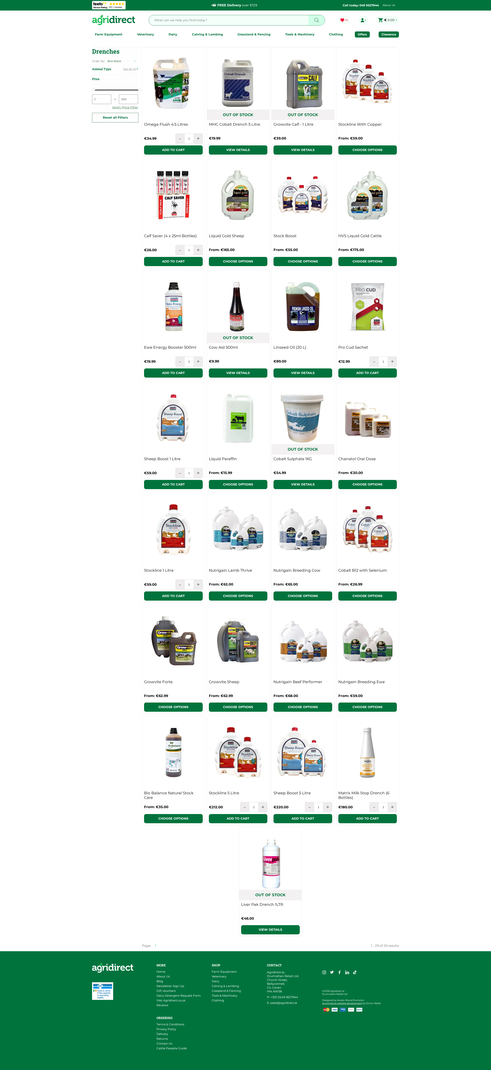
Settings (386, 1057)
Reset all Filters (115, 117)
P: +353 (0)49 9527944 (282, 997)
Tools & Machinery (300, 34)
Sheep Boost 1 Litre (162, 459)
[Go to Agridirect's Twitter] (332, 972)
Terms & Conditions (170, 1024)
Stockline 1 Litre (159, 570)
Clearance (388, 34)
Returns (162, 1038)
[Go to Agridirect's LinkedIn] (347, 972)
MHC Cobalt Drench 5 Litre (234, 124)
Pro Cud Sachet (353, 347)
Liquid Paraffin (223, 459)
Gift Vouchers (166, 991)
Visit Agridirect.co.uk (171, 1000)
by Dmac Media (351, 1003)
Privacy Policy (166, 1029)
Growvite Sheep (224, 682)
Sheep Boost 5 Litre (292, 793)
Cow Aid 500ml (223, 347)
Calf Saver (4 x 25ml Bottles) (170, 236)
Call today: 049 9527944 (361, 5)
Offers (362, 34)
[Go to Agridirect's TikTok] (355, 972)
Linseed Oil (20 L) (290, 347)
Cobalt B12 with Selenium (362, 570)
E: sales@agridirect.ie (282, 1003)
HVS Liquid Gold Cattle (360, 236)
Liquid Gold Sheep (226, 236)
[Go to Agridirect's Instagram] (324, 972)
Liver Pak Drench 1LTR (262, 904)
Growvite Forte (158, 682)
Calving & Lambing (207, 34)
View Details (238, 150)
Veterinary (145, 34)
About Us (389, 5)
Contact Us (164, 1043)
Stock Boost (285, 236)
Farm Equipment (108, 34)
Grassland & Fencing (253, 34)
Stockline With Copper (360, 124)
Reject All (354, 1057)
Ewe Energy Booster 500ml (170, 347)
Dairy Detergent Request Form (179, 995)
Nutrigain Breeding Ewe (361, 682)
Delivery (162, 1034)
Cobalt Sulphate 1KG (293, 459)
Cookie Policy (133, 1064)
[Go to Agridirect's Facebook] (339, 972)
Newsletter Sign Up (170, 986)
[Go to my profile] (363, 20)
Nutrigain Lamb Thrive (230, 570)
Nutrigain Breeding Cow (297, 570)
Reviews (162, 1005)
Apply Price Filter (125, 107)
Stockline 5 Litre (224, 793)
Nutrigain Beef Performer (298, 682)
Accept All (321, 1057)
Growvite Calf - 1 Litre (293, 124)
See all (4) (129, 69)
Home (161, 971)
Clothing (336, 34)
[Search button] (316, 20)
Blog (160, 981)
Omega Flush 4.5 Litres (166, 124)
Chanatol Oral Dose (357, 459)
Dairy (173, 34)
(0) (346, 20)
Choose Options (367, 150)
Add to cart (173, 150)
